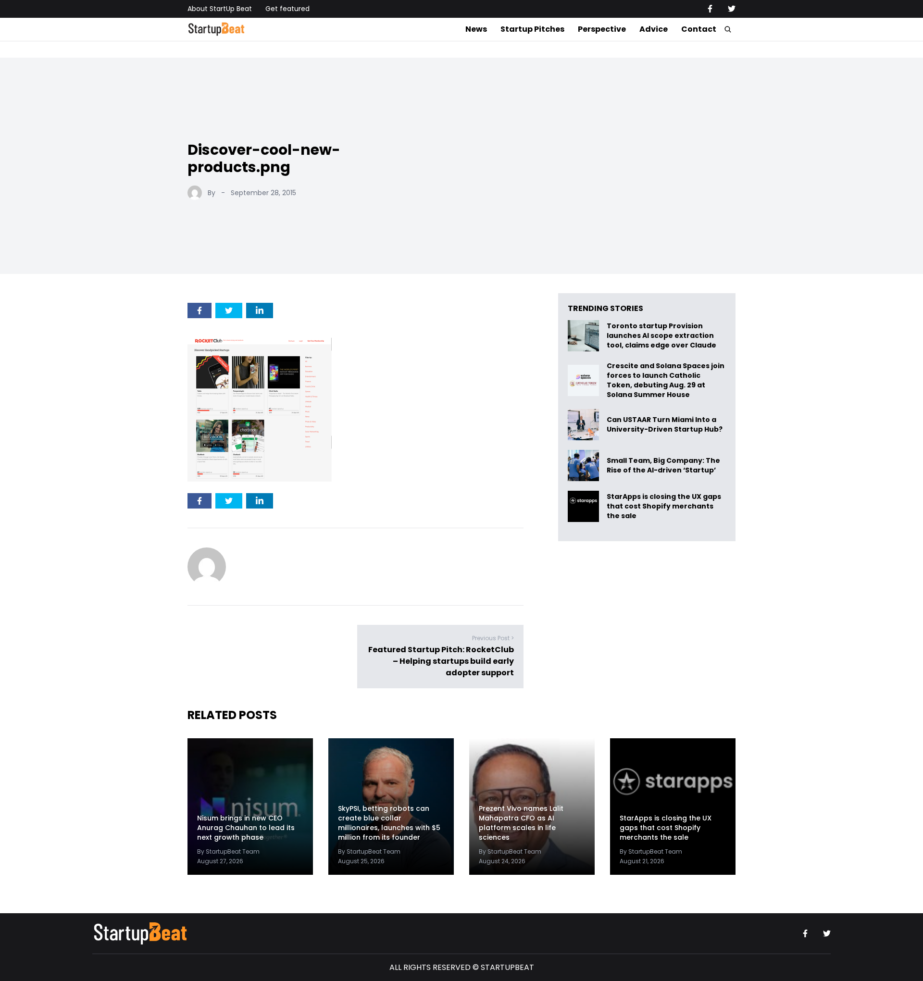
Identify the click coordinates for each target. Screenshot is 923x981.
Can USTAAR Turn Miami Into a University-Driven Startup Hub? (665, 424)
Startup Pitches (532, 29)
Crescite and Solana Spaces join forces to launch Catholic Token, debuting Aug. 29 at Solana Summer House (665, 380)
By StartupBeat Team (228, 851)
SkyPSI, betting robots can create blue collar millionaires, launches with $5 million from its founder (389, 823)
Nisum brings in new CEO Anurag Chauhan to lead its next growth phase (246, 827)
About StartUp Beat (219, 8)
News (476, 29)
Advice (653, 29)
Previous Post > (493, 638)
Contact (698, 29)
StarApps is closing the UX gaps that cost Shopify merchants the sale (664, 506)
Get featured (287, 8)
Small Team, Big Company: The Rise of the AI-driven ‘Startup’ (663, 465)
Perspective (602, 29)
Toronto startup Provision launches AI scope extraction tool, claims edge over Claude (662, 336)
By (211, 193)
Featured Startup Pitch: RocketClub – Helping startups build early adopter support (441, 661)
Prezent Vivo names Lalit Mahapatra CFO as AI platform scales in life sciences (521, 823)
